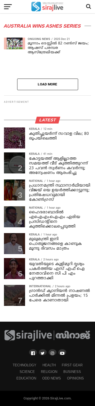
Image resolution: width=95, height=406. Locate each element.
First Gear (72, 365)
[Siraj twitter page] (43, 352)
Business (72, 372)
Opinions (75, 378)
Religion (49, 372)
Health (49, 365)
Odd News (51, 378)
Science (27, 372)
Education (26, 378)
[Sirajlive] (47, 340)
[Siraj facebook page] (33, 352)
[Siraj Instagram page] (52, 352)
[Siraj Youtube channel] (62, 352)
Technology (24, 365)
